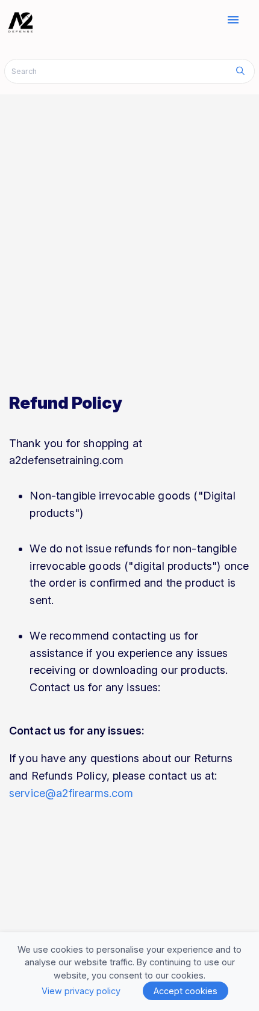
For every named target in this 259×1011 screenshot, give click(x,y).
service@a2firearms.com (71, 793)
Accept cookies (185, 991)
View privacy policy (81, 991)
